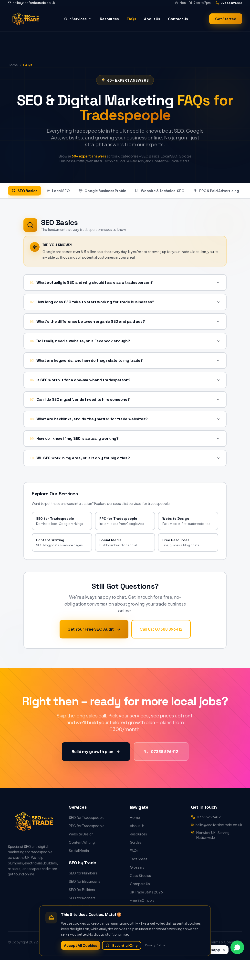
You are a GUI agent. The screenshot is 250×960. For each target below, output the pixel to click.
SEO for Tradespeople (86, 817)
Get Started (225, 19)
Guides (135, 842)
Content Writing (82, 842)
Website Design (81, 834)
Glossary (137, 867)
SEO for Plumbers (83, 873)
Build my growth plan (92, 751)
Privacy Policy (155, 945)
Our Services (75, 19)
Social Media (79, 850)
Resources (109, 19)
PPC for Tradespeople (86, 825)
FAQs (131, 19)
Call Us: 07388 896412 (161, 629)
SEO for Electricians (84, 881)
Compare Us (140, 884)
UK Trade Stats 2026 (146, 892)
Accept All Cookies (80, 945)
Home (135, 817)
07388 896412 (231, 3)
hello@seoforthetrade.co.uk (34, 3)
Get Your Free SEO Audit (90, 629)
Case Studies (140, 875)
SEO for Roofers (82, 898)
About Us (152, 19)
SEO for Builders (82, 889)
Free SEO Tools (142, 900)
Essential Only (125, 945)
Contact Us (178, 19)
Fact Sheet (138, 859)
